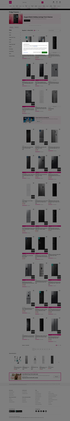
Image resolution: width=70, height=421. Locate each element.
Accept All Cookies (44, 52)
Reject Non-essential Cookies (37, 52)
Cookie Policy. (35, 46)
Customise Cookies (25, 52)
